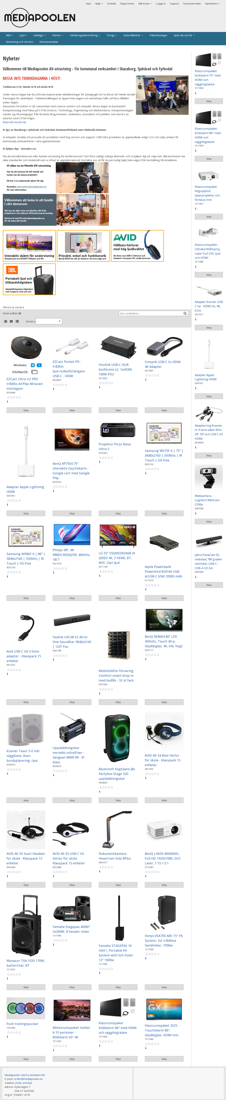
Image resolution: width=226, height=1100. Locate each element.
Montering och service (19, 41)
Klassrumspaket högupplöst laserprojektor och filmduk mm (207, 193)
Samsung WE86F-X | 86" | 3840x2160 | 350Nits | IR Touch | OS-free (26, 558)
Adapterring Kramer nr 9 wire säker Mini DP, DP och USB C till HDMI (209, 432)
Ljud (22, 35)
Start (88, 3)
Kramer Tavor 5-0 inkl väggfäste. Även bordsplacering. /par (23, 756)
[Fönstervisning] (11, 321)
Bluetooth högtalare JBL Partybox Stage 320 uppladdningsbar (117, 774)
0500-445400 (23, 1083)
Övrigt (111, 35)
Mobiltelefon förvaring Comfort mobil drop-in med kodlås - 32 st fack (116, 675)
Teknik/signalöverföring (83, 35)
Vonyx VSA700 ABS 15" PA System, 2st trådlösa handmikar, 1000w (164, 940)
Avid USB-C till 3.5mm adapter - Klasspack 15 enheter (24, 656)
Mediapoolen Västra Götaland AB (25, 1075)
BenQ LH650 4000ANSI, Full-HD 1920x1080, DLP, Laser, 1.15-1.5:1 (163, 858)
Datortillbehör (131, 35)
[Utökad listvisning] (17, 321)
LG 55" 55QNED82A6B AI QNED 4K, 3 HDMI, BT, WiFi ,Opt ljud (117, 558)
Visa (25, 410)
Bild (8, 35)
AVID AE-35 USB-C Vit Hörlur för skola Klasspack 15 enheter (69, 858)
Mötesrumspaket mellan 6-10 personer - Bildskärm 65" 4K (71, 1032)
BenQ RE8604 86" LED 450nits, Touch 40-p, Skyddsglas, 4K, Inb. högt (164, 641)
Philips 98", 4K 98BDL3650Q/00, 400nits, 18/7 (71, 555)
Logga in (161, 3)
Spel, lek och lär (183, 35)
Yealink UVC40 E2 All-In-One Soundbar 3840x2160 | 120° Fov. (72, 642)
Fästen (56, 35)
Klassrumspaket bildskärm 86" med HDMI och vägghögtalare (117, 1028)
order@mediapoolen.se (28, 1079)
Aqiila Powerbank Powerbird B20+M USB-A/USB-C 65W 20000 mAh (163, 571)
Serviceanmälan (192, 3)
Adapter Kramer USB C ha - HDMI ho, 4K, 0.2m (209, 306)
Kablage (38, 35)
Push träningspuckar (22, 1024)
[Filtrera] (185, 313)
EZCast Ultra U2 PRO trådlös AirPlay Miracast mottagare (25, 384)
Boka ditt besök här (14, 122)
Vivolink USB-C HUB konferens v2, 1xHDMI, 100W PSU (116, 369)
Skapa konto (127, 3)
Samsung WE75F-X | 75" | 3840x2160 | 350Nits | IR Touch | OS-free (164, 455)
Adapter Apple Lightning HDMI (206, 377)
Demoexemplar (48, 41)
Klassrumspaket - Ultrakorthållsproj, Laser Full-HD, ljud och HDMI (208, 251)
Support (174, 3)
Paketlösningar (158, 35)
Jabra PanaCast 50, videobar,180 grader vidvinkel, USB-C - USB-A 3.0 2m (208, 561)
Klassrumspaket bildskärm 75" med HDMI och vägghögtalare (208, 77)
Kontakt (111, 3)
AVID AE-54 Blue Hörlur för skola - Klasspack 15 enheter (162, 760)
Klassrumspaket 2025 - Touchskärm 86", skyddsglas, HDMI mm (162, 1030)
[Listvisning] (5, 321)
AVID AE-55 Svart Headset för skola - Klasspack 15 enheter (26, 858)
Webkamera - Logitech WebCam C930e (207, 500)
